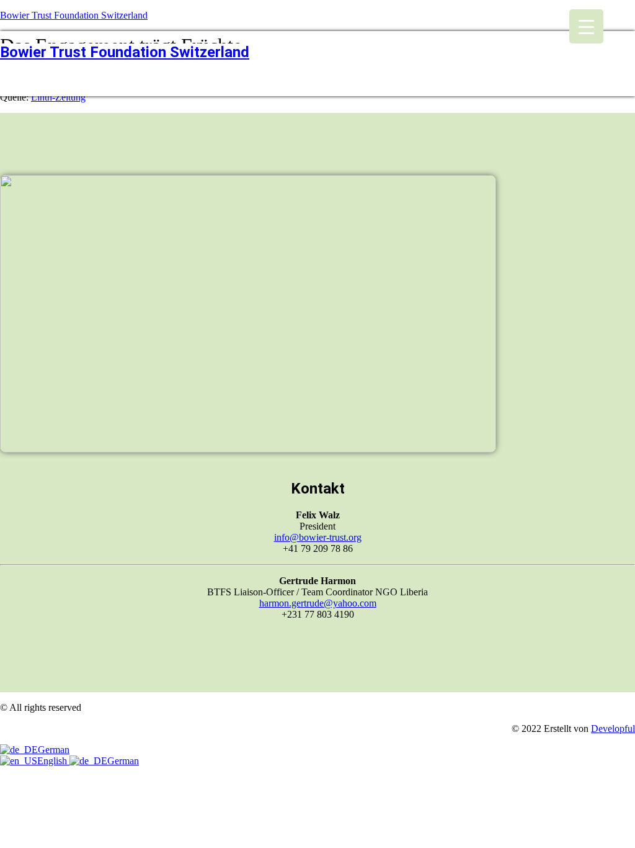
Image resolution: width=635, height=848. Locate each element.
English (53, 761)
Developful (613, 728)
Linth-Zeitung (58, 97)
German (53, 749)
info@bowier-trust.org (318, 537)
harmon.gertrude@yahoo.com (317, 603)
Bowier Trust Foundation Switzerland (74, 15)
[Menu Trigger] (586, 26)
